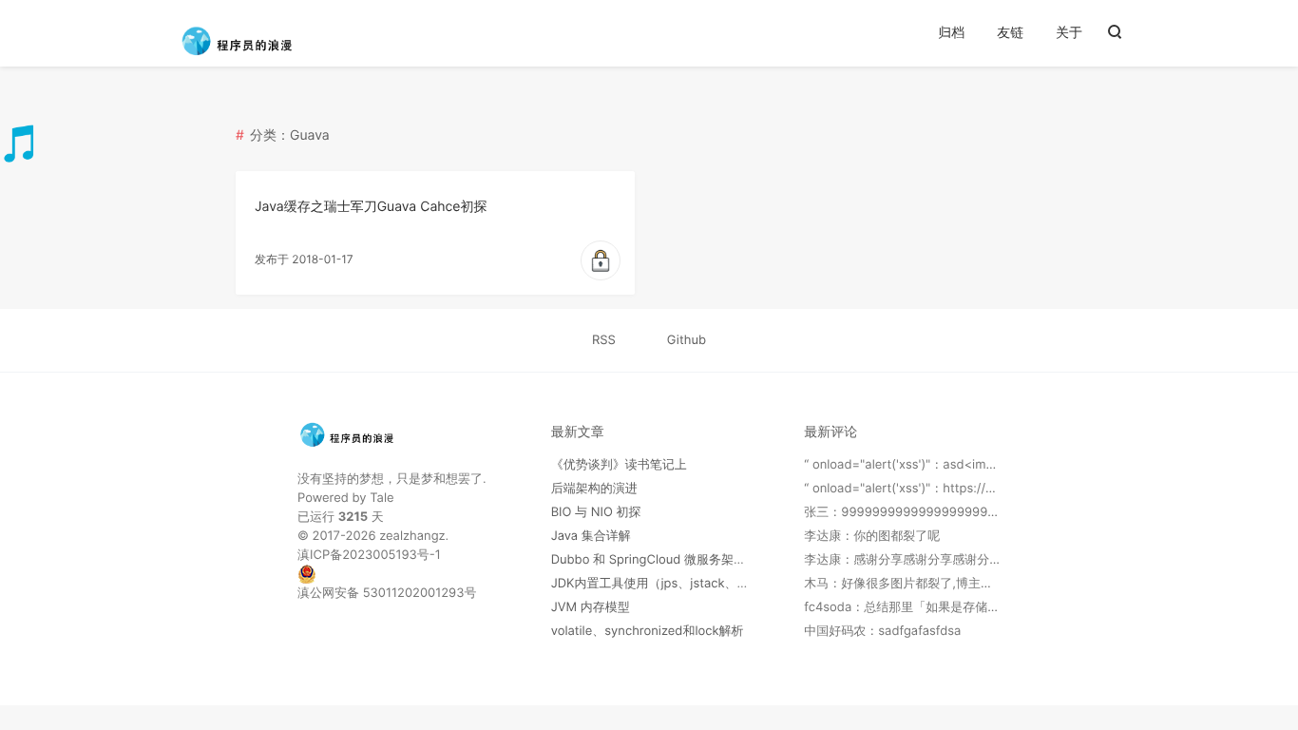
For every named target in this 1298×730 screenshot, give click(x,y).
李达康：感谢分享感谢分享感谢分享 (903, 559)
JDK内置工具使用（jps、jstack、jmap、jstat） (683, 583)
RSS (604, 340)
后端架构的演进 (594, 488)
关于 (1069, 33)
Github (686, 340)
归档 (951, 33)
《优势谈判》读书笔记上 (619, 464)
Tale (381, 498)
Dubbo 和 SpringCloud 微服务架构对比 (661, 559)
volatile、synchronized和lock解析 (647, 631)
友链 (1010, 33)
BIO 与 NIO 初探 (596, 512)
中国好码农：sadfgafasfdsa (882, 631)
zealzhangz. (414, 536)
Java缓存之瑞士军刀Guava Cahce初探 (371, 207)
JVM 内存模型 (590, 607)
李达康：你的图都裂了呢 (872, 536)
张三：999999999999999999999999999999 (938, 512)
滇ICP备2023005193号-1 (369, 555)
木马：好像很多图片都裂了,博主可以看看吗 (923, 583)
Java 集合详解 (591, 536)
